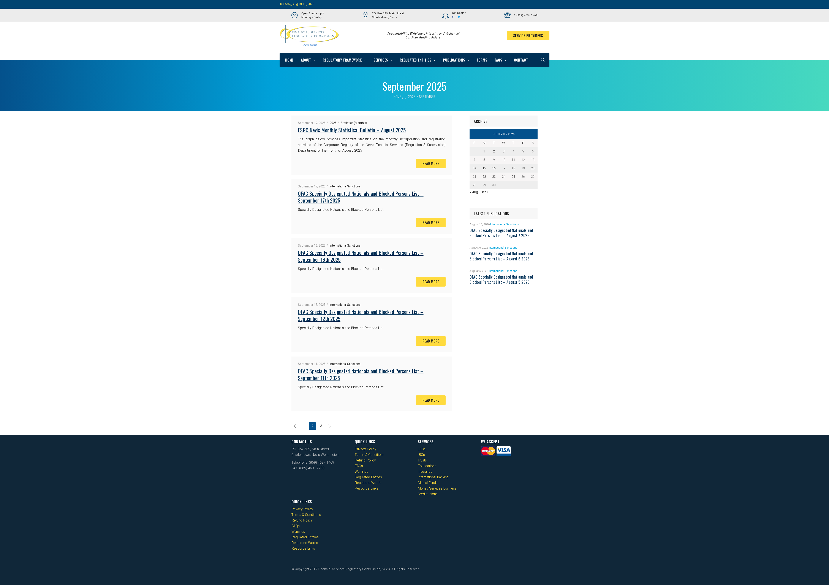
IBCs (421, 454)
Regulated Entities (415, 60)
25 (513, 176)
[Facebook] (453, 17)
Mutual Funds (428, 482)
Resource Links (366, 488)
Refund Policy (365, 460)
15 (484, 168)
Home (289, 60)
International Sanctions (345, 186)
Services (380, 60)
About (306, 60)
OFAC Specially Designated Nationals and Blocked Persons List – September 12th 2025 (361, 315)
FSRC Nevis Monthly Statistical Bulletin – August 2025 (352, 130)
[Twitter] (459, 17)
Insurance (425, 471)
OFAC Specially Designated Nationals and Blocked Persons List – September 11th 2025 (361, 374)
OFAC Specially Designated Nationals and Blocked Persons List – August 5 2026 (501, 279)
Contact (521, 60)
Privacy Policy (365, 449)
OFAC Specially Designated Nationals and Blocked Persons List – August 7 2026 (501, 232)
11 (513, 160)
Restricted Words (368, 482)
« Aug (474, 192)
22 (484, 176)
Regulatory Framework (342, 60)
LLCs (422, 449)
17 (503, 168)
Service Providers (528, 35)
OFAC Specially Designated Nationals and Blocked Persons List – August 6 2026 (501, 256)
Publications (454, 60)
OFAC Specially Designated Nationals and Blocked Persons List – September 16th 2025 (361, 256)
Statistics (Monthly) (354, 123)
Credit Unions (428, 494)
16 (494, 168)
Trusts (422, 460)
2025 (412, 96)
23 (494, 176)
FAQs (498, 60)
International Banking (433, 477)
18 (513, 168)
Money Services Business (437, 488)
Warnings (361, 471)
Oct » (484, 192)
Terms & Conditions (369, 454)
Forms (482, 60)
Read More (430, 163)
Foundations (427, 466)
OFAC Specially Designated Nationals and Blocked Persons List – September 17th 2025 (361, 196)
